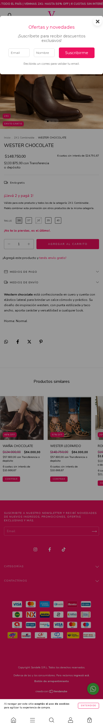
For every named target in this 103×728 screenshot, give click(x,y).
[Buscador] (51, 720)
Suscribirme (76, 52)
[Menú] (32, 720)
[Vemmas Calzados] (13, 720)
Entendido (88, 705)
